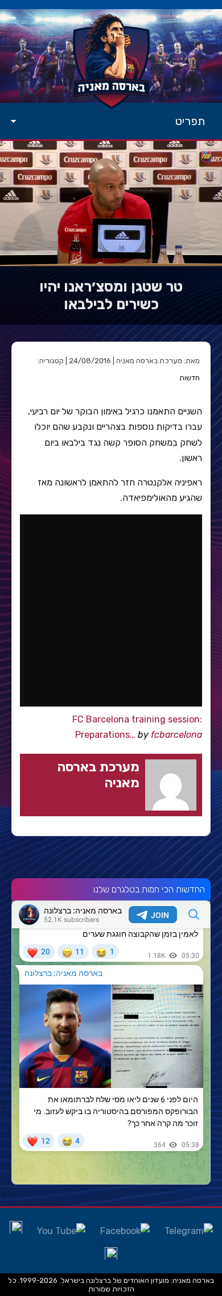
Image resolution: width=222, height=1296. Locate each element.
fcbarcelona (176, 734)
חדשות (189, 377)
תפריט (190, 121)
